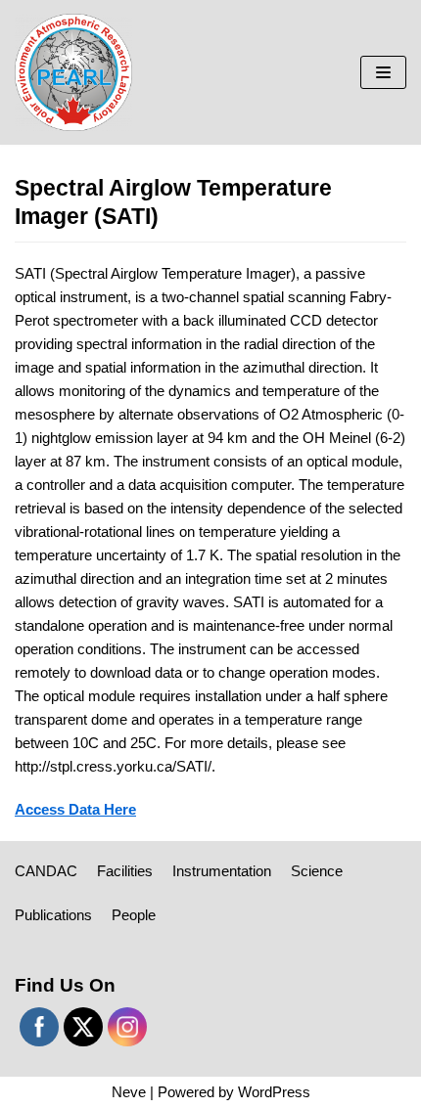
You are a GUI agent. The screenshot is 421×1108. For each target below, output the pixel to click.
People (134, 915)
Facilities (125, 871)
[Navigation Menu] (383, 72)
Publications (53, 915)
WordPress (274, 1092)
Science (317, 871)
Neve (129, 1092)
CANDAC (46, 871)
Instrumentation (221, 871)
